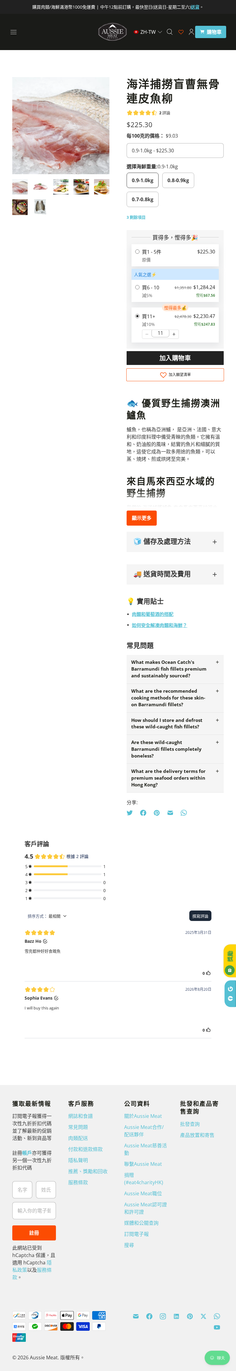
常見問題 (78, 1127)
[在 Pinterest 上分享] (156, 813)
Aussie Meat (44, 1357)
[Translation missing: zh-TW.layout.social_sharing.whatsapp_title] (184, 813)
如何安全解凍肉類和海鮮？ (159, 625)
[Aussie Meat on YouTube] (217, 1327)
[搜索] (169, 32)
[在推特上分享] (131, 813)
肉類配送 (78, 1138)
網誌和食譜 (80, 1116)
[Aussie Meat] (112, 31)
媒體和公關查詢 (141, 1223)
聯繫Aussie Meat (143, 1164)
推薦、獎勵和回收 (88, 1171)
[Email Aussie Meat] (136, 1316)
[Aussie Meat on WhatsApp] (217, 1316)
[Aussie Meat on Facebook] (149, 1316)
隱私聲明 (78, 1160)
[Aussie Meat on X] (203, 1316)
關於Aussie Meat (143, 1116)
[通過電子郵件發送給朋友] (170, 813)
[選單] (13, 32)
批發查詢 (190, 1124)
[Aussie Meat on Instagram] (163, 1316)
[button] (148, 32)
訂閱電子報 (136, 1234)
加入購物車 (175, 358)
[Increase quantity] (174, 334)
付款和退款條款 (85, 1149)
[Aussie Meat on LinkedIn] (176, 1316)
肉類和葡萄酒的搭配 (152, 614)
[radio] (175, 255)
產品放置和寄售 (197, 1135)
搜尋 (129, 1245)
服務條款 (78, 1182)
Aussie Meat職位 (143, 1193)
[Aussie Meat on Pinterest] (190, 1316)
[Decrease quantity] (146, 334)
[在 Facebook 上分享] (143, 813)
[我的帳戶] (191, 32)
